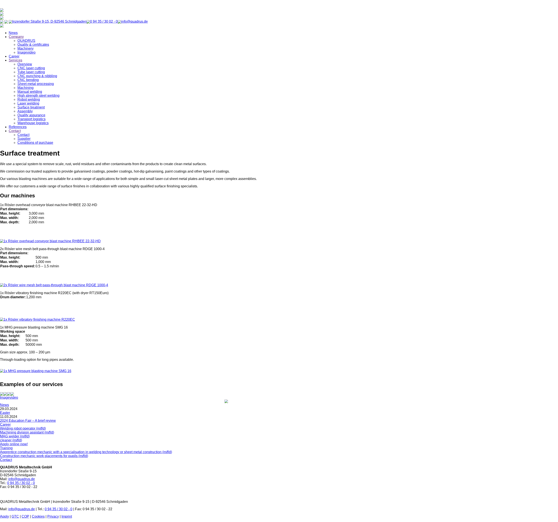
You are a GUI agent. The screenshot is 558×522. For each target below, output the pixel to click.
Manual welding (29, 91)
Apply (4, 516)
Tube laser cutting (31, 72)
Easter (5, 413)
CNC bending (28, 80)
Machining (25, 88)
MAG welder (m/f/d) (15, 436)
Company (16, 37)
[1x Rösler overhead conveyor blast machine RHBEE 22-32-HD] (50, 241)
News (13, 33)
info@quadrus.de (21, 479)
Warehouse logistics (33, 123)
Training (6, 448)
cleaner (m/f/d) (11, 440)
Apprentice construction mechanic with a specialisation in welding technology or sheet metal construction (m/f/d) (86, 452)
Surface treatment (31, 107)
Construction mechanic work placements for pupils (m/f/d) (44, 456)
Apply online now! (14, 444)
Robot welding (28, 99)
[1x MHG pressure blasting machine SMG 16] (35, 371)
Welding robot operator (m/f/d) (23, 428)
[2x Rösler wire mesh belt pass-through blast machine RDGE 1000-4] (54, 285)
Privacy (53, 516)
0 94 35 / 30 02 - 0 (21, 483)
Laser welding (28, 103)
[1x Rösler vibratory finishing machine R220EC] (37, 319)
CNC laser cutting (31, 68)
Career (14, 56)
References (18, 127)
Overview (24, 64)
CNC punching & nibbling (37, 76)
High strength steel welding (38, 95)
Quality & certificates (33, 44)
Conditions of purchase (35, 142)
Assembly (25, 111)
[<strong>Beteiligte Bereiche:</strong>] (1, 393)
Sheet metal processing (35, 84)
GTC (15, 516)
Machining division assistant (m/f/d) (27, 432)
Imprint (66, 516)
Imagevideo (26, 52)
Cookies (38, 516)
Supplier (24, 139)
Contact (15, 131)
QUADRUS (26, 40)
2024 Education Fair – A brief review (28, 420)
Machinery (25, 48)
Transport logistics (31, 119)
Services (15, 60)
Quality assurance (31, 115)
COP (25, 516)
